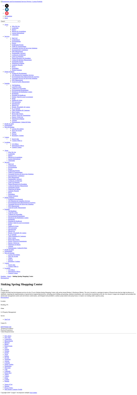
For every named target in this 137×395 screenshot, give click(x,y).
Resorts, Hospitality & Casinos (21, 107)
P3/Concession (16, 102)
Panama (6, 381)
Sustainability (8, 125)
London (6, 379)
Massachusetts (8, 341)
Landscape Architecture (19, 55)
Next (7, 278)
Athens (6, 374)
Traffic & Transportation (19, 46)
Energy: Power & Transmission (21, 115)
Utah (5, 369)
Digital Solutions (17, 70)
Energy (14, 43)
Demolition (15, 68)
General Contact (17, 147)
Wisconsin (7, 368)
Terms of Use (8, 384)
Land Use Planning (17, 56)
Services (6, 36)
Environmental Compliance (20, 50)
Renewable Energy (17, 113)
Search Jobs (15, 139)
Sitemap (6, 386)
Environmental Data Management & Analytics (25, 77)
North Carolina (8, 364)
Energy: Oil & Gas (17, 117)
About (6, 24)
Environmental (16, 41)
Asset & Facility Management (20, 82)
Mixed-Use (15, 105)
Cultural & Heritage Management (22, 60)
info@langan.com (6, 326)
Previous (3, 278)
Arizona (6, 361)
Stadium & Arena (17, 100)
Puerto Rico (7, 373)
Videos (14, 132)
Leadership (15, 28)
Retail (13, 98)
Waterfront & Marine (18, 63)
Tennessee (7, 359)
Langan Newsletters (18, 129)
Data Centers (16, 112)
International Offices (18, 145)
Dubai (6, 378)
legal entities (33, 392)
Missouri (7, 342)
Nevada (6, 357)
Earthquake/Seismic (18, 45)
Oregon (6, 349)
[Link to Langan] (21, 1)
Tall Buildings (16, 85)
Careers (6, 137)
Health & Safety (9, 124)
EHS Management (17, 51)
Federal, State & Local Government (22, 97)
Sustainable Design (17, 61)
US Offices (15, 144)
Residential (15, 93)
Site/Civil (14, 38)
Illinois (6, 344)
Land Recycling (16, 87)
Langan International (18, 33)
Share (6, 18)
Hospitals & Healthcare (19, 95)
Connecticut (8, 339)
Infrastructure (16, 103)
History (14, 29)
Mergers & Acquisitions (19, 31)
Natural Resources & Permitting (21, 58)
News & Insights (9, 127)
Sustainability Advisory (19, 53)
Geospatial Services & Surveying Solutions (24, 48)
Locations (7, 142)
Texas (6, 354)
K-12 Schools (16, 108)
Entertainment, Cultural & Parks (21, 122)
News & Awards (17, 130)
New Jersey (7, 336)
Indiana (6, 356)
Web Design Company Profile (13, 389)
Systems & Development (19, 73)
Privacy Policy (8, 388)
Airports (14, 120)
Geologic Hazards (17, 65)
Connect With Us (17, 140)
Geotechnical (16, 40)
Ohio (5, 347)
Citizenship (15, 34)
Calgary (6, 376)
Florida (6, 352)
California (7, 371)
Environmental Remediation (20, 90)
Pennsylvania (8, 346)
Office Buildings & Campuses (21, 110)
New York (7, 337)
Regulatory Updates (18, 135)
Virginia (6, 351)
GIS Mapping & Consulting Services (23, 75)
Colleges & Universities (19, 88)
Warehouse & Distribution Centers (22, 92)
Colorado (7, 363)
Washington (7, 366)
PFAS (13, 66)
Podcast (14, 134)
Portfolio (7, 83)
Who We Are (16, 26)
